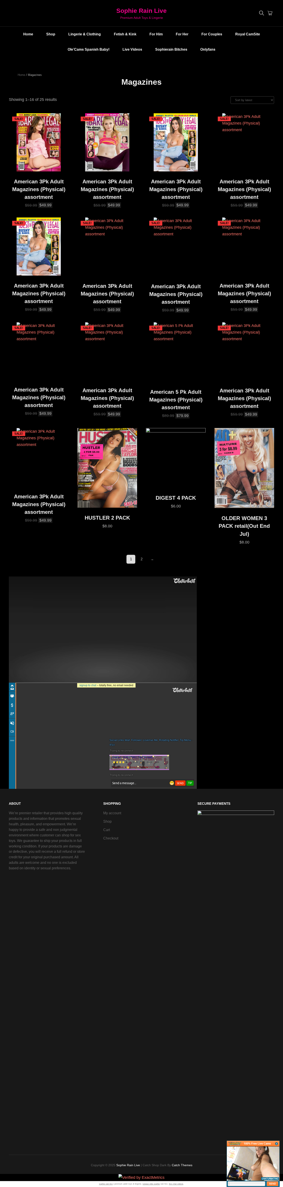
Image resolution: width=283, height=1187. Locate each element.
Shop (50, 34)
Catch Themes (182, 1165)
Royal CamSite (247, 34)
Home (28, 34)
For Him (156, 34)
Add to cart (39, 167)
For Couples (211, 34)
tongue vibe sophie (151, 1184)
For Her (182, 34)
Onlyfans (207, 49)
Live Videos (132, 49)
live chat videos (176, 1184)
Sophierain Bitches (171, 49)
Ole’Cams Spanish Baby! (88, 49)
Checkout (110, 838)
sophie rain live (106, 1184)
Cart (106, 830)
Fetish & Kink (125, 34)
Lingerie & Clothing (84, 34)
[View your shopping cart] (270, 13)
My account (112, 813)
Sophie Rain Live (141, 10)
